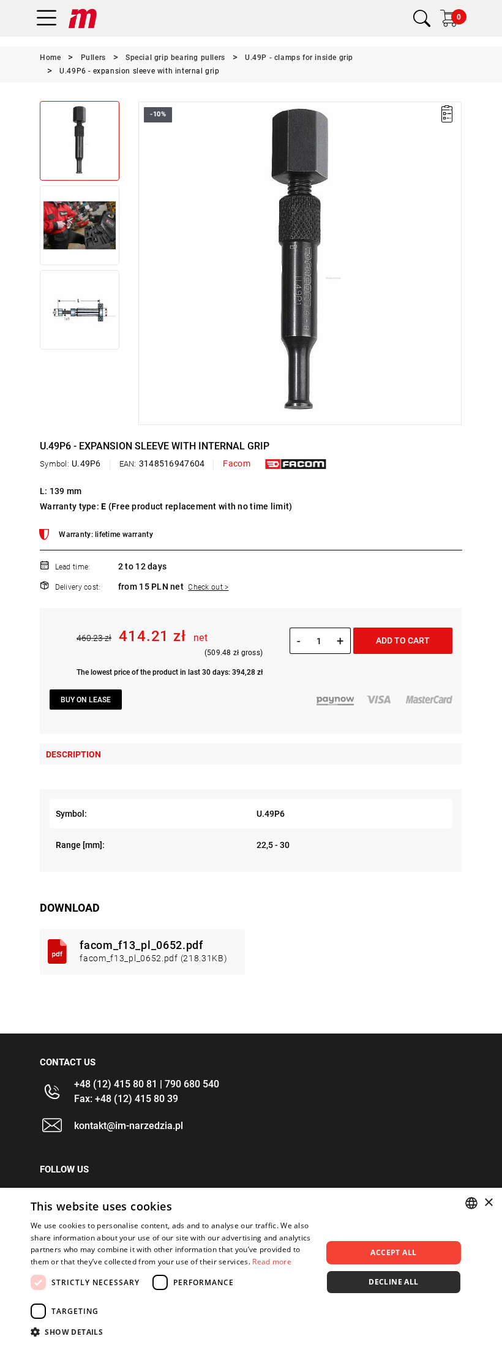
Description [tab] (73, 754)
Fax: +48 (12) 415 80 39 (126, 1099)
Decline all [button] (393, 1282)
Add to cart (403, 640)
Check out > (208, 587)
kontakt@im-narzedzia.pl (128, 1125)
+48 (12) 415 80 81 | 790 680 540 (146, 1084)
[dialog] (251, 1267)
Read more (271, 1261)
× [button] (488, 1202)
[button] (147, 263)
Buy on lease (86, 700)
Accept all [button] (393, 1252)
